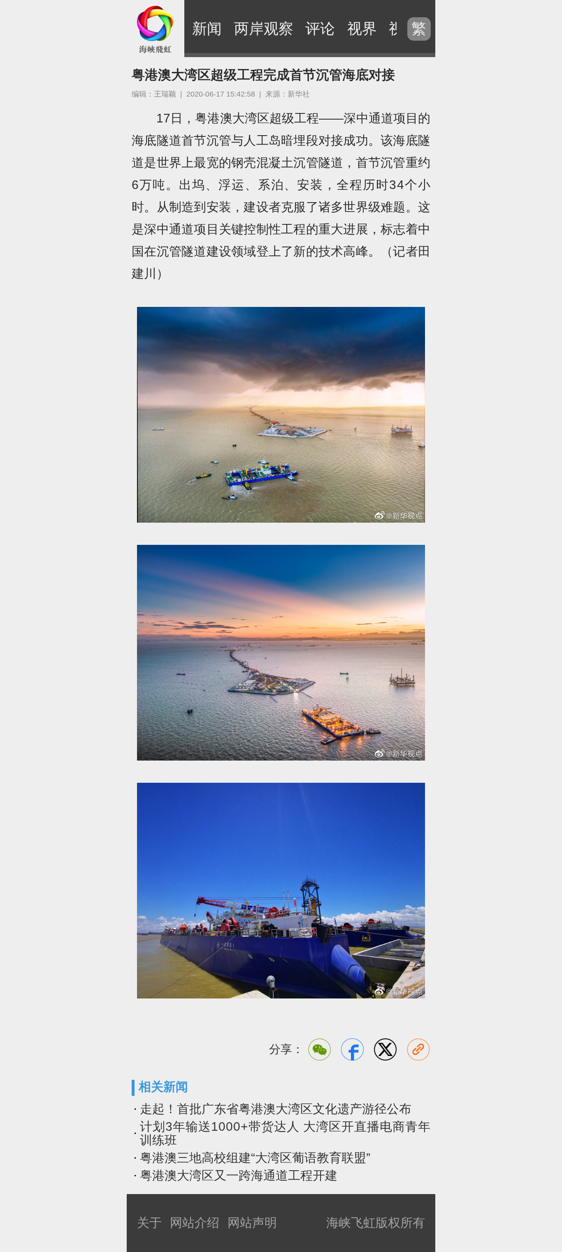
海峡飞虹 (155, 29)
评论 (320, 28)
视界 (362, 28)
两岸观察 (263, 28)
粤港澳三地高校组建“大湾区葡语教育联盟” (255, 1157)
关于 (149, 1222)
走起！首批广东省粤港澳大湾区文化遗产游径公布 (275, 1109)
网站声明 (252, 1222)
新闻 (207, 28)
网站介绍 (194, 1222)
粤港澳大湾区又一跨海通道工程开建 (238, 1175)
